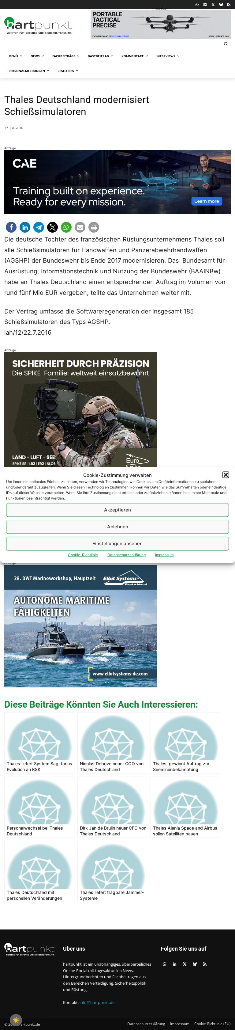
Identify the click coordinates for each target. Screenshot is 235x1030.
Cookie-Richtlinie (83, 554)
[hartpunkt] (46, 25)
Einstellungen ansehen (117, 543)
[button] (226, 475)
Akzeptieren (117, 510)
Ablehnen (117, 527)
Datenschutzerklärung (126, 554)
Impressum (164, 554)
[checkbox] (16, 1020)
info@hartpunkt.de (97, 1002)
